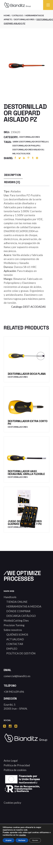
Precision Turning (14, 625)
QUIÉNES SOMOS (17, 634)
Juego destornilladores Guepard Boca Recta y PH (25, 523)
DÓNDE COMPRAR (18, 611)
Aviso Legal (11, 760)
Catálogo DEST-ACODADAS (28, 306)
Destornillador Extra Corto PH (27, 422)
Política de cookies (15, 770)
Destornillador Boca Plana (27, 374)
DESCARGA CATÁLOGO (21, 615)
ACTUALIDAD (15, 639)
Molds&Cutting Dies (16, 620)
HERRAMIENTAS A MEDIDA (23, 606)
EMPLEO (11, 648)
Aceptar (9, 840)
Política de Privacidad (17, 765)
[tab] (12, 175)
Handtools (10, 597)
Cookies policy (12, 802)
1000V (15, 141)
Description (12, 175)
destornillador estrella (34, 141)
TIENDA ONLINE (16, 601)
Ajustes (35, 840)
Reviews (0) (12, 182)
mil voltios (18, 153)
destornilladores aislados (27, 149)
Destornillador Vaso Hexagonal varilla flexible (26, 473)
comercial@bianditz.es (17, 676)
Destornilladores (29, 137)
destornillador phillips (25, 145)
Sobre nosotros (13, 629)
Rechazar (21, 840)
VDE (28, 153)
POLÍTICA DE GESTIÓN (20, 653)
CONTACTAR (14, 644)
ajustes (22, 835)
